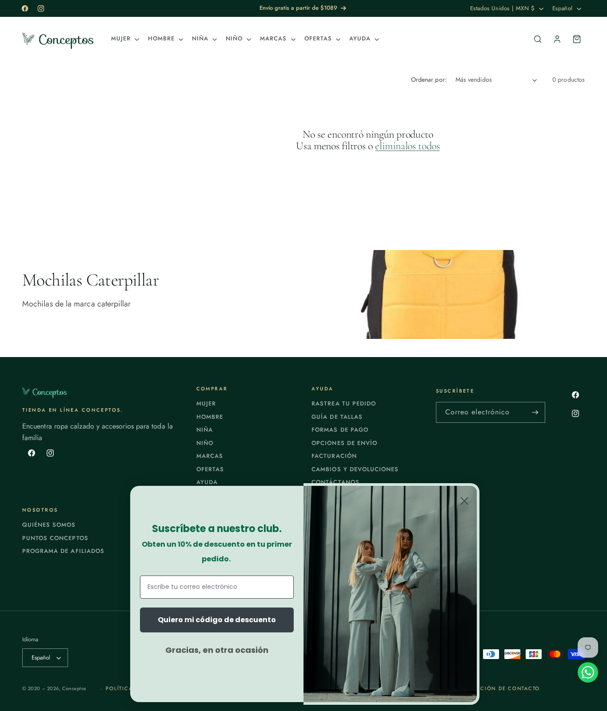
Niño (204, 443)
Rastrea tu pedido (343, 403)
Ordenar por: (429, 79)
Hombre (209, 417)
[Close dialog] (464, 501)
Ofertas (210, 469)
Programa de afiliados (63, 551)
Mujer (206, 403)
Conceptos (74, 688)
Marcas (209, 456)
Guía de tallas (337, 417)
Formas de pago (339, 429)
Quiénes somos (49, 524)
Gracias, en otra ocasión (216, 649)
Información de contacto (496, 688)
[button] (124, 39)
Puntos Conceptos (55, 538)
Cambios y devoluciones (355, 469)
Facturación (333, 456)
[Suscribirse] (535, 412)
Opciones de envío (344, 443)
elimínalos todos (407, 145)
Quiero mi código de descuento (217, 620)
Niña (204, 429)
